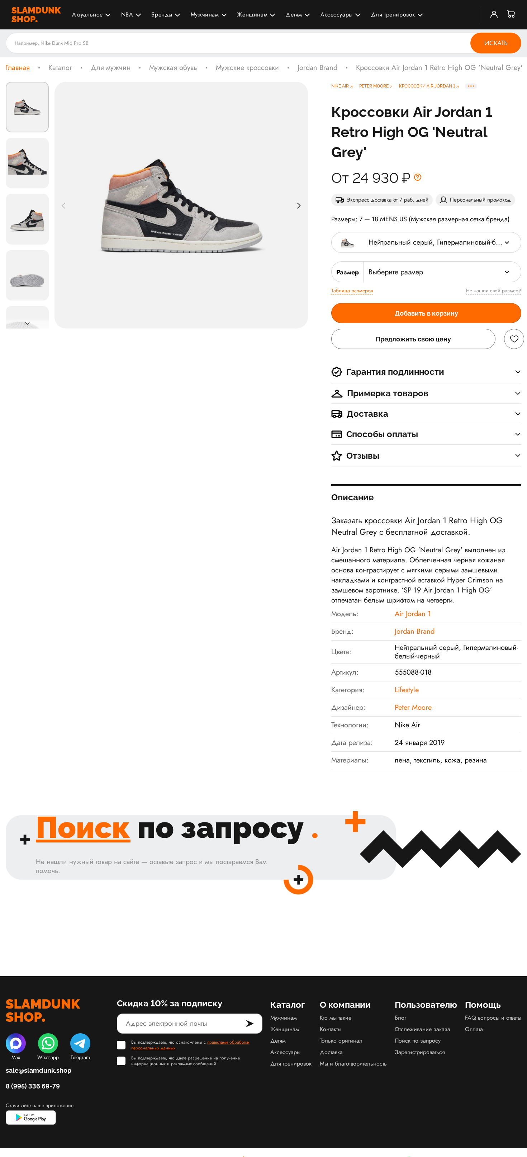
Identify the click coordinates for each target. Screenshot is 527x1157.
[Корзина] (511, 14)
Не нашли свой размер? (493, 290)
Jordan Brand (317, 67)
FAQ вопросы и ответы (493, 1018)
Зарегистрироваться (420, 1052)
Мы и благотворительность (353, 1063)
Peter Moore (413, 707)
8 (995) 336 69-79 (33, 1086)
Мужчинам (205, 14)
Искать (496, 43)
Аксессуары (337, 14)
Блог (400, 1018)
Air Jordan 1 (413, 614)
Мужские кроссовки (247, 67)
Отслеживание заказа (422, 1029)
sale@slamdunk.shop (38, 1070)
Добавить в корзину (426, 313)
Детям (294, 14)
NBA (127, 14)
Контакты (330, 1029)
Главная (17, 67)
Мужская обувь (173, 67)
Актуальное (87, 14)
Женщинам (252, 14)
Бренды (161, 14)
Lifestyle (407, 690)
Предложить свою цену (413, 339)
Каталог (60, 67)
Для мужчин (110, 67)
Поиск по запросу (418, 1040)
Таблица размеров (352, 290)
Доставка (331, 1052)
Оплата (474, 1029)
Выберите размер (396, 272)
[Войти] (494, 14)
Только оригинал (341, 1040)
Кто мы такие (335, 1018)
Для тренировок (393, 14)
